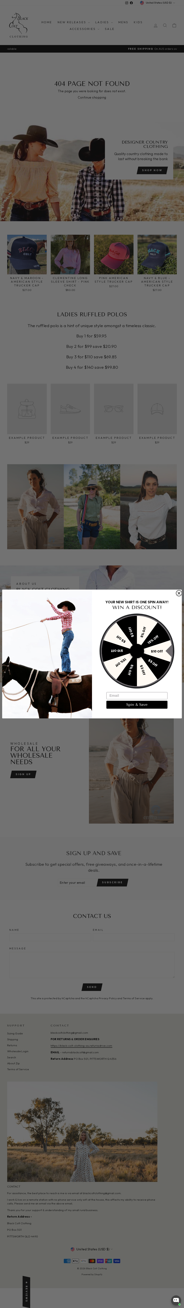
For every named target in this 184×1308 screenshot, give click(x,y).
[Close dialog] (179, 593)
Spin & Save (137, 705)
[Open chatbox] (176, 1300)
